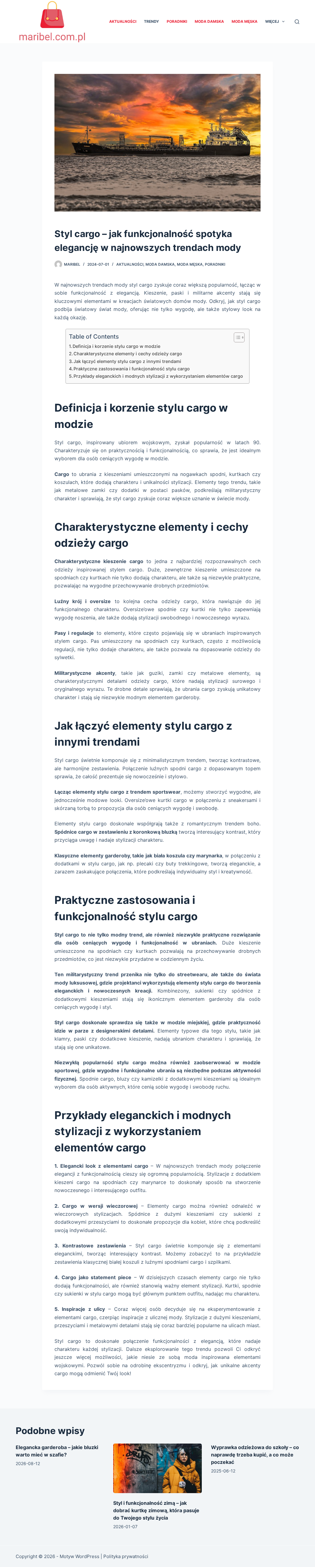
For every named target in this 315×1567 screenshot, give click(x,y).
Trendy (151, 21)
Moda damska (209, 21)
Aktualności (122, 21)
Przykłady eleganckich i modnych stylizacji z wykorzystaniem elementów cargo (158, 376)
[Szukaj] (297, 21)
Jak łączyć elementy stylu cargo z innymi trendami (127, 361)
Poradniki (177, 21)
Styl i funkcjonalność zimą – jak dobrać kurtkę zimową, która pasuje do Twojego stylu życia (156, 1510)
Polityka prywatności (125, 1556)
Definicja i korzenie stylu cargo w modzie (116, 346)
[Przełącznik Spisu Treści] (236, 337)
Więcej (272, 21)
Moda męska (244, 21)
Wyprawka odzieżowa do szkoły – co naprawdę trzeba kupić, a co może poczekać (255, 1454)
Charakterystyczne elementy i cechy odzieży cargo (128, 353)
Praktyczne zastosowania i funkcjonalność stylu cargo (132, 368)
